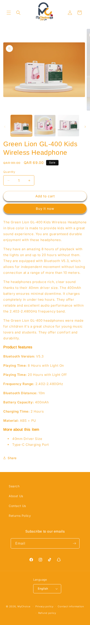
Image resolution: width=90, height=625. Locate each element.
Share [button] (12, 458)
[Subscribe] (74, 543)
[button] (9, 12)
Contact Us (17, 506)
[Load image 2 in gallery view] (45, 125)
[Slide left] (5, 127)
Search (14, 486)
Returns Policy (20, 515)
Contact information (71, 606)
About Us (16, 496)
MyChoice (23, 606)
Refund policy (47, 613)
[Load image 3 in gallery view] (68, 125)
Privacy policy (44, 606)
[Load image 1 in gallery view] (21, 125)
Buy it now (45, 209)
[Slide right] (85, 127)
